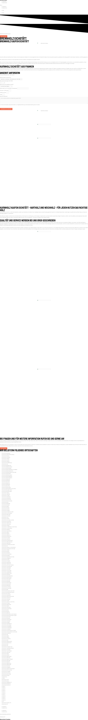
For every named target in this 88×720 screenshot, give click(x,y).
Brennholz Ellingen (5, 507)
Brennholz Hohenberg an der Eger (8, 548)
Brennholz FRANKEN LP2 (7, 682)
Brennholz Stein (5, 644)
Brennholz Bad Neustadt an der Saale (9, 472)
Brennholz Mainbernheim (7, 573)
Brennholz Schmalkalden (7, 627)
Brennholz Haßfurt (5, 532)
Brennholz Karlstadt (6, 552)
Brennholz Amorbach (6, 457)
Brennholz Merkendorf (6, 584)
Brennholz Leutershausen (7, 566)
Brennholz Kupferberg (6, 562)
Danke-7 (3, 694)
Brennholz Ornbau (5, 600)
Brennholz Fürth (5, 517)
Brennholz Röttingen (6, 618)
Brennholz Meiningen (6, 581)
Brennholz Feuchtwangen (7, 513)
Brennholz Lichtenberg (6, 567)
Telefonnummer (3, 92)
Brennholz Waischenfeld (6, 656)
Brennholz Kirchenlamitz (6, 554)
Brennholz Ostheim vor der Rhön (8, 601)
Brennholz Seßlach (5, 637)
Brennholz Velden (5, 653)
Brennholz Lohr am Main (6, 570)
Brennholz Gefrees (5, 518)
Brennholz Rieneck (5, 611)
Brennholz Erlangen (6, 510)
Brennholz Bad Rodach (6, 473)
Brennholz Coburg (5, 492)
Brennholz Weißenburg (6, 663)
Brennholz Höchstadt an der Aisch (8, 544)
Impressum (4, 1)
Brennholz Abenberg (6, 453)
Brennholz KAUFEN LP (6, 683)
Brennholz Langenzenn (6, 563)
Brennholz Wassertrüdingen (7, 659)
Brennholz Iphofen (5, 551)
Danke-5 (3, 691)
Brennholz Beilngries (6, 484)
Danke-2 (3, 687)
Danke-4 (3, 690)
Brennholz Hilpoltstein (6, 543)
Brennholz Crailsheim (6, 494)
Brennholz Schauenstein (6, 619)
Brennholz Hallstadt (6, 529)
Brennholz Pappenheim (6, 604)
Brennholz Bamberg (6, 480)
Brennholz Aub (5, 464)
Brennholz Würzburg (6, 672)
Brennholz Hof (5, 545)
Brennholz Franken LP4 (6, 702)
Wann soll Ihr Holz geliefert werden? (7, 84)
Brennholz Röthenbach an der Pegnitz (9, 614)
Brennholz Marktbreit (6, 574)
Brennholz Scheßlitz (6, 622)
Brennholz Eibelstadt (6, 503)
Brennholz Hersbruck (6, 539)
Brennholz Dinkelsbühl (6, 498)
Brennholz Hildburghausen (7, 541)
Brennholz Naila (5, 589)
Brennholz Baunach (6, 481)
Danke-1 (3, 686)
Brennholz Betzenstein (6, 487)
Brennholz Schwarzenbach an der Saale (9, 631)
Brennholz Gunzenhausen (7, 528)
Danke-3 (3, 689)
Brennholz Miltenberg (6, 585)
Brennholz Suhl (5, 645)
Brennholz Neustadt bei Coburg (8, 592)
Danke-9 (3, 697)
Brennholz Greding (5, 525)
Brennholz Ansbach (5, 458)
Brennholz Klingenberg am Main (8, 556)
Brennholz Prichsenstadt (6, 608)
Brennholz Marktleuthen (7, 577)
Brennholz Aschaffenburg (7, 462)
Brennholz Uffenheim (6, 652)
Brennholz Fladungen (6, 514)
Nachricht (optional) (3, 96)
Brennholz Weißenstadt (6, 664)
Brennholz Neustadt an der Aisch (8, 590)
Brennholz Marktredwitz (6, 578)
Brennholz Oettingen (6, 599)
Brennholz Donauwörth (6, 499)
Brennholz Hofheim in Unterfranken (9, 547)
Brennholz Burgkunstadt (7, 491)
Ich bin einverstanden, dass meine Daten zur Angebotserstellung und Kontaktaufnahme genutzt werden (20, 104)
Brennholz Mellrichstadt (6, 582)
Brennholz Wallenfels (6, 657)
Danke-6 (3, 693)
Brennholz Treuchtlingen (7, 650)
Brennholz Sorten (5, 679)
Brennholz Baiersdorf (6, 479)
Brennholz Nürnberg (6, 593)
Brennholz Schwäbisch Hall (7, 646)
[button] (44, 5)
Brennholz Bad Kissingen (6, 468)
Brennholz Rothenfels (6, 616)
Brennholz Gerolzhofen (6, 521)
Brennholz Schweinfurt (6, 633)
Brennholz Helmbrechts (6, 536)
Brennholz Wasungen (6, 660)
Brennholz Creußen (6, 495)
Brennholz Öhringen (6, 603)
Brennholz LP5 (5, 704)
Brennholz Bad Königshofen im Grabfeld (9, 469)
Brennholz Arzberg (5, 461)
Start (3, 10)
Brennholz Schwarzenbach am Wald (9, 630)
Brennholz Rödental (6, 612)
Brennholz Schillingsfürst (7, 623)
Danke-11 (3, 698)
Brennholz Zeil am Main (6, 674)
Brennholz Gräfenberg (6, 524)
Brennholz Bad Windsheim (7, 477)
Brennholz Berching (6, 485)
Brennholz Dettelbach (6, 496)
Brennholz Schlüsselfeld (6, 626)
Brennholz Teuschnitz (6, 649)
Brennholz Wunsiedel (6, 671)
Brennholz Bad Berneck (6, 465)
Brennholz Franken (5, 719)
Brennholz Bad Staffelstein (7, 476)
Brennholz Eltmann (6, 509)
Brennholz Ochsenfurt (6, 597)
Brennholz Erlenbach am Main (7, 511)
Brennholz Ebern (5, 502)
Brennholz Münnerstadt (6, 588)
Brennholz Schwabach (6, 629)
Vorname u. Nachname (4, 90)
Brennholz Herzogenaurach (7, 540)
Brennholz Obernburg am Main (8, 596)
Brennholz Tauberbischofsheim (8, 648)
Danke (3, 678)
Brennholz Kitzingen (6, 555)
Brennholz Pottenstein (6, 607)
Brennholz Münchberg (6, 586)
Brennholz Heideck (5, 533)
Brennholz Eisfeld (5, 506)
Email (1, 94)
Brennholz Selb (5, 634)
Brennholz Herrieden (6, 537)
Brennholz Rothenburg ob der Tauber (9, 615)
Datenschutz (4, 2)
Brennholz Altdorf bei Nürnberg (8, 454)
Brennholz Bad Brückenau (7, 466)
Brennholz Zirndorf (5, 675)
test (3, 701)
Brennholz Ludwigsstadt (6, 571)
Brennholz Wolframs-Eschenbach (8, 668)
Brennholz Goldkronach (6, 522)
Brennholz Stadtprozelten (7, 641)
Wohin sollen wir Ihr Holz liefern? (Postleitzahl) (8, 88)
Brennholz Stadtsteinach (6, 642)
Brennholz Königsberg (6, 558)
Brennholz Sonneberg (6, 638)
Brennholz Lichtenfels (6, 569)
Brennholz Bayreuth (6, 483)
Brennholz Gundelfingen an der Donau (9, 526)
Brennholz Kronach (5, 559)
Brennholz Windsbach (6, 667)
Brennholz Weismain (6, 661)
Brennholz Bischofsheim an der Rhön (9, 488)
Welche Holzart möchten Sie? (5, 77)
